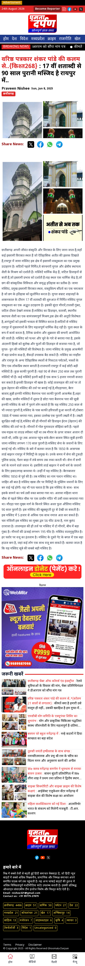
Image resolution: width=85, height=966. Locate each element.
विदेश (24, 39)
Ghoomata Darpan (58, 948)
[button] (75, 959)
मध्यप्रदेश (37, 39)
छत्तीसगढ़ (8, 94)
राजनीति (65, 39)
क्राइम (52, 39)
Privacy (19, 945)
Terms (7, 945)
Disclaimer (35, 945)
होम (6, 39)
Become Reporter (47, 9)
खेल (77, 39)
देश (14, 39)
